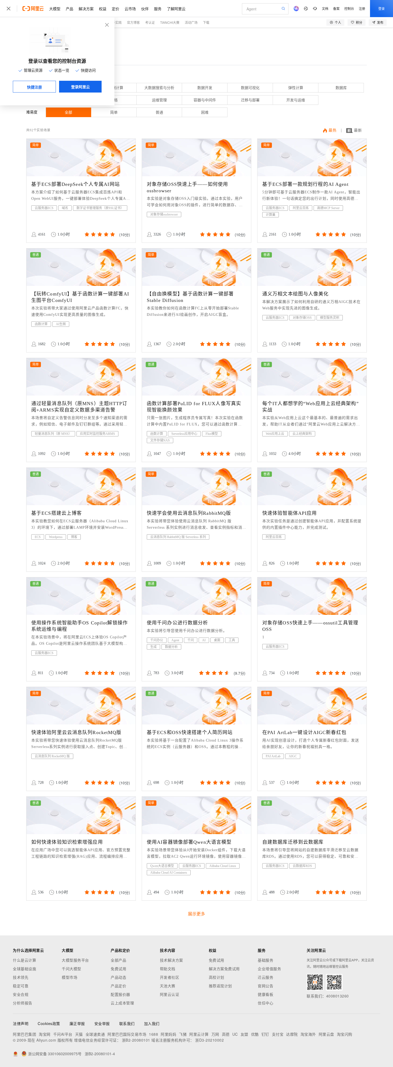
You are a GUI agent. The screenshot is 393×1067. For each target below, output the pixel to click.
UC (235, 1034)
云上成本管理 (122, 1002)
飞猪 (183, 1034)
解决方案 (86, 8)
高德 (226, 1034)
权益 (102, 8)
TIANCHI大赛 (169, 22)
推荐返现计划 (220, 985)
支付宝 (278, 1034)
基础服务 (265, 960)
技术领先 (20, 977)
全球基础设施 (24, 968)
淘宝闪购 (344, 1034)
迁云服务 (265, 977)
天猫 (79, 1034)
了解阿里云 (176, 8)
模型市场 (69, 977)
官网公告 (265, 985)
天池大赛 (167, 985)
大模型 (54, 8)
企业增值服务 (269, 968)
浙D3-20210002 (209, 1040)
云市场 (130, 8)
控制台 (349, 8)
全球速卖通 (95, 1034)
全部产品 (118, 960)
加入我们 (152, 1023)
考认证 (150, 22)
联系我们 (127, 1023)
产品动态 (118, 977)
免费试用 (118, 968)
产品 (69, 8)
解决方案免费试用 (224, 968)
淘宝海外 (308, 1034)
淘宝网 (45, 1034)
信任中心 (265, 1002)
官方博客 (133, 22)
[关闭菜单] (8, 8)
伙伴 (145, 8)
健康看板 (265, 994)
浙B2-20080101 (136, 1040)
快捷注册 (34, 87)
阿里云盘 (326, 1034)
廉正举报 (77, 1023)
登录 (381, 8)
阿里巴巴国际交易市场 (126, 1034)
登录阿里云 (80, 86)
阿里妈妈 (168, 1034)
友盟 (244, 1034)
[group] (99, 234)
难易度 (31, 112)
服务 (157, 8)
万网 (215, 1034)
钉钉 (265, 1034)
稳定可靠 (20, 985)
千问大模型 (71, 968)
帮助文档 (167, 968)
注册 (362, 8)
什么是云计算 (24, 960)
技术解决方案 (171, 960)
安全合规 (20, 994)
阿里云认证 (169, 994)
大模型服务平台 (75, 960)
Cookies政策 (49, 1023)
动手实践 (115, 22)
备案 (336, 8)
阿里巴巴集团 (24, 1034)
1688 (153, 1034)
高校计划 (216, 977)
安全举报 (102, 1023)
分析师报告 (22, 1002)
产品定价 (118, 985)
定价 (115, 8)
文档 (325, 8)
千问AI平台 (62, 1034)
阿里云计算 (199, 1034)
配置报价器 (120, 994)
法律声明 (20, 1023)
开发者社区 (169, 977)
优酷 (255, 1034)
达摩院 (292, 1034)
